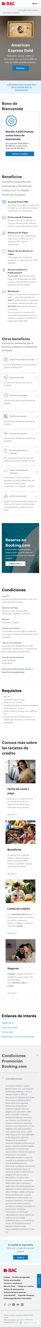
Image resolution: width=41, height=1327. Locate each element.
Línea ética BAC (10, 1295)
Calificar (20, 1257)
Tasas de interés (10, 1027)
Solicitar (20, 68)
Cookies (7, 1277)
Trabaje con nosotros (26, 1286)
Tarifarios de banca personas (15, 1292)
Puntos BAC (7, 1032)
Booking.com (24, 1100)
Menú (34, 3)
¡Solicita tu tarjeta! (20, 154)
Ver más (10, 814)
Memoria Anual (9, 1286)
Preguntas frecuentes (26, 1295)
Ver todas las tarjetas (11, 13)
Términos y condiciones (13, 1283)
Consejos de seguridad (21, 1277)
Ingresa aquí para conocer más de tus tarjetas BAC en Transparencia (21, 87)
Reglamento (8, 1022)
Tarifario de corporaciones (14, 1289)
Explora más (14, 563)
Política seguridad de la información (18, 1298)
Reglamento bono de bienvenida (18, 1036)
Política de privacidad (12, 1280)
